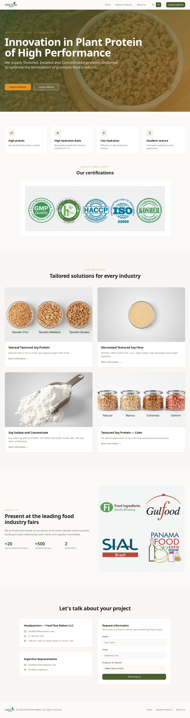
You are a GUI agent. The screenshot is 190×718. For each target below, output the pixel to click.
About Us (141, 4)
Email (105, 649)
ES (153, 4)
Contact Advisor (175, 4)
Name (105, 636)
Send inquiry (134, 676)
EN (158, 4)
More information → (18, 358)
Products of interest (112, 662)
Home (108, 4)
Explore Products (123, 4)
